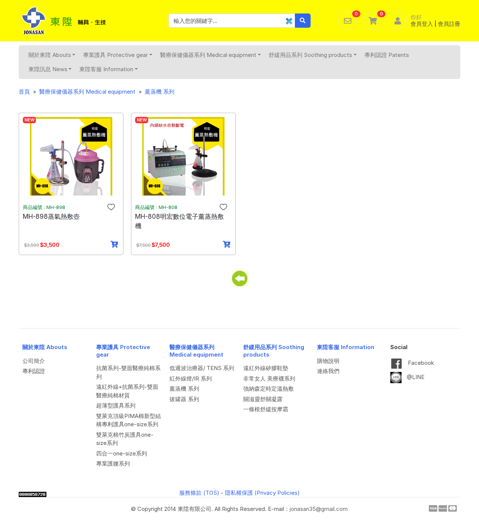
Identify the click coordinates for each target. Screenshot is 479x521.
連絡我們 (328, 371)
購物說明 (328, 360)
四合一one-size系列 (121, 453)
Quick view (74, 189)
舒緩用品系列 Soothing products (310, 54)
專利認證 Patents (386, 54)
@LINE (414, 377)
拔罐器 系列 (184, 399)
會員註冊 (449, 23)
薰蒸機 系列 (159, 91)
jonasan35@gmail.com (319, 508)
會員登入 (422, 23)
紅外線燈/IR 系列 (191, 378)
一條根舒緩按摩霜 (265, 409)
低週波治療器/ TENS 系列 (202, 368)
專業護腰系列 (113, 463)
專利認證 (33, 371)
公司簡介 (33, 360)
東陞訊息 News (47, 69)
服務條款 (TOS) (199, 492)
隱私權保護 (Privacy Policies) (262, 492)
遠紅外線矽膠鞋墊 (265, 368)
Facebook (420, 362)
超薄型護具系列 (115, 405)
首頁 (24, 91)
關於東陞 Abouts (49, 54)
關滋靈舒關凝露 (263, 399)
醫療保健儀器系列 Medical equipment (208, 54)
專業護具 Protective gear (115, 54)
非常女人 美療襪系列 (269, 378)
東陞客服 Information (106, 69)
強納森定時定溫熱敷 (268, 388)
